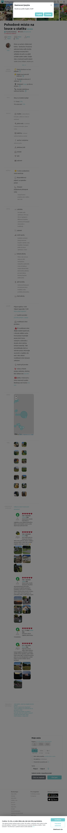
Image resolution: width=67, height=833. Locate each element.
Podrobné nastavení (58, 824)
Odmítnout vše (58, 829)
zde (33, 826)
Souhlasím (58, 820)
